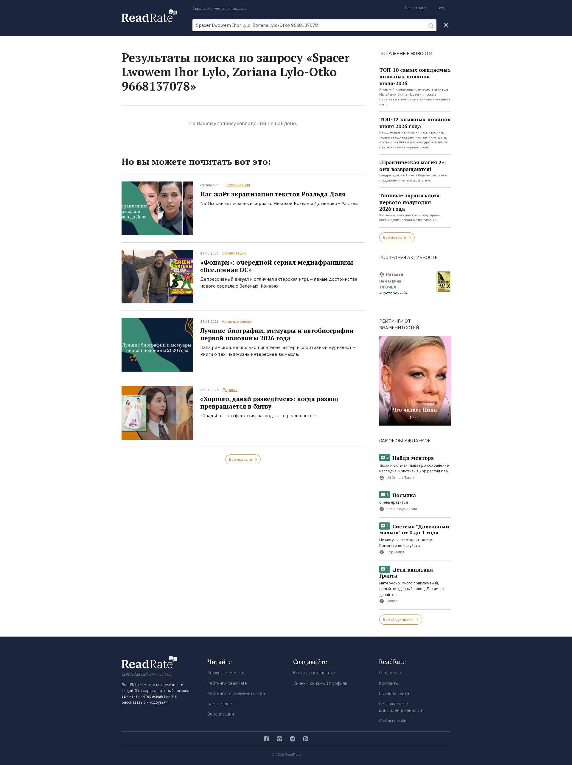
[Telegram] (292, 739)
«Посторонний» (393, 293)
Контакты (389, 683)
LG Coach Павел (400, 477)
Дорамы (229, 389)
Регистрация (416, 7)
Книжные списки (237, 321)
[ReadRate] (149, 15)
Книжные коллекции (314, 673)
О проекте (390, 673)
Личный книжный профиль (320, 683)
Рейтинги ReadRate (227, 683)
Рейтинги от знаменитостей (236, 693)
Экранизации (238, 184)
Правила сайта (394, 693)
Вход (442, 7)
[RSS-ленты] (305, 739)
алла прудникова (401, 508)
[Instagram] (279, 739)
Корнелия (395, 552)
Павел (391, 601)
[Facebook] (266, 739)
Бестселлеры (221, 704)
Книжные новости (225, 673)
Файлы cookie (393, 721)
